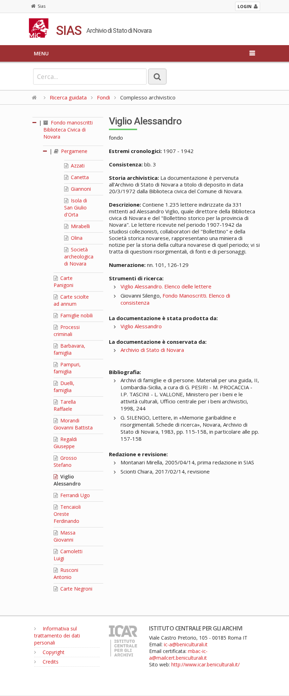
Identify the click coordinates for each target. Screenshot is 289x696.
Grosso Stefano (65, 461)
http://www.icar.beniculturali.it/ (205, 664)
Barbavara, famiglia (69, 349)
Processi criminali (67, 330)
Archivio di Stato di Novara (152, 349)
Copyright (52, 652)
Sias (41, 6)
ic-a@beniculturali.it (186, 644)
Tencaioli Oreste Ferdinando (67, 513)
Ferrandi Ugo (74, 495)
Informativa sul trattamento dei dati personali (57, 635)
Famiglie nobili (76, 315)
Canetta (79, 177)
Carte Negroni (75, 588)
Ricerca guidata (68, 97)
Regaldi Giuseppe (65, 443)
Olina (75, 237)
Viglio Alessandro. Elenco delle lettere (166, 286)
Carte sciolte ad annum (71, 300)
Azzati (77, 165)
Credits (50, 661)
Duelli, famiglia (64, 386)
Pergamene (73, 151)
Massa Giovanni (64, 536)
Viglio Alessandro (67, 480)
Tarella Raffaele (65, 405)
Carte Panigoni (63, 281)
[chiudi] (45, 151)
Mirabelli (79, 226)
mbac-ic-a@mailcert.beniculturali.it (178, 654)
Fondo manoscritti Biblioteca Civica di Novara (68, 129)
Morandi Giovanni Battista (73, 424)
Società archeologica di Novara (78, 256)
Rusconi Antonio (66, 573)
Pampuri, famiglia (67, 368)
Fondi (103, 97)
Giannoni (80, 188)
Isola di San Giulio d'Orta (75, 207)
